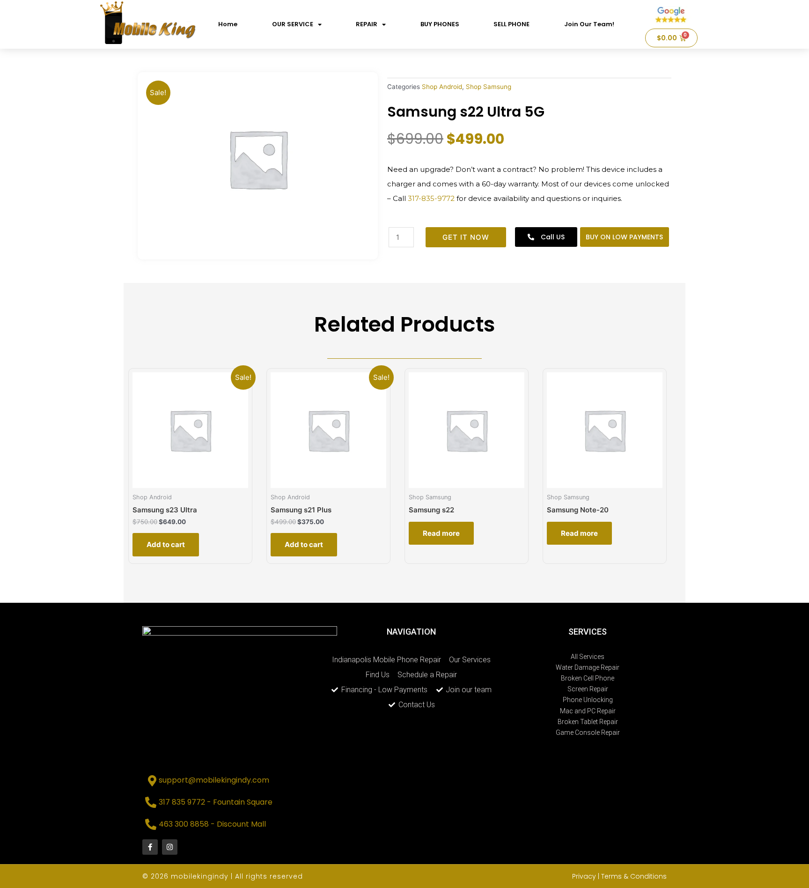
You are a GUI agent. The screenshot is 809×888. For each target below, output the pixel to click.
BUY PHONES (439, 24)
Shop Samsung (488, 86)
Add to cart (166, 544)
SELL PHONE (511, 24)
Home (227, 24)
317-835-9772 (431, 198)
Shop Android (442, 86)
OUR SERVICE (292, 24)
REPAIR (366, 24)
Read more (441, 533)
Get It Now (465, 237)
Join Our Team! (589, 24)
